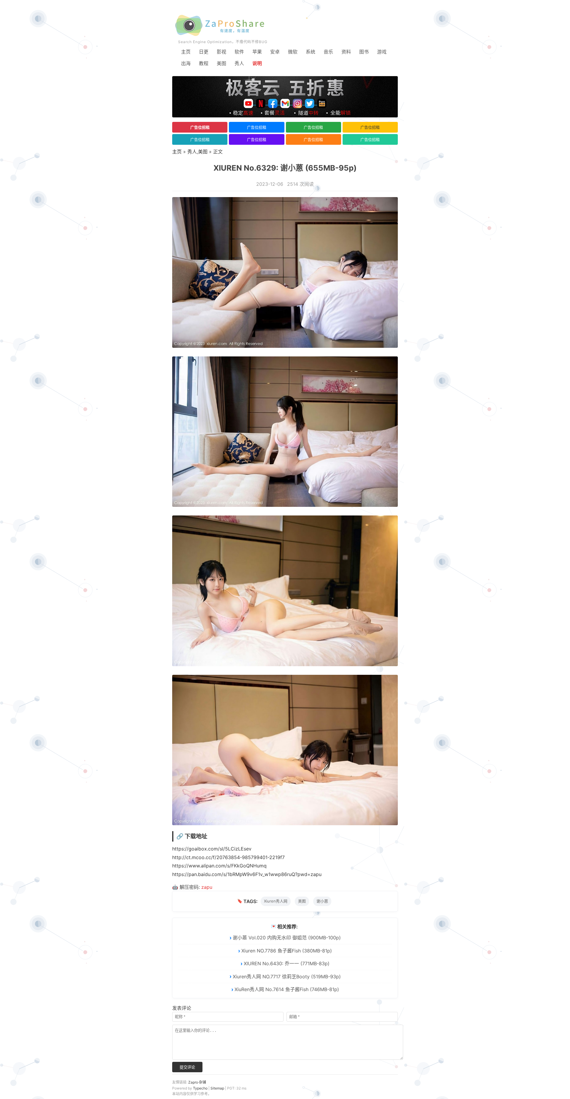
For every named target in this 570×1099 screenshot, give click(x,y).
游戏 (382, 52)
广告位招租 (200, 127)
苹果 (257, 52)
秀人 (239, 63)
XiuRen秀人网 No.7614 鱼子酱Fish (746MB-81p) (287, 989)
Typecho (200, 1088)
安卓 (275, 52)
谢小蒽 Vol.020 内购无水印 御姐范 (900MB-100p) (287, 938)
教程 (203, 63)
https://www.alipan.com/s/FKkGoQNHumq (219, 866)
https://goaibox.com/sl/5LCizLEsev (211, 849)
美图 (221, 63)
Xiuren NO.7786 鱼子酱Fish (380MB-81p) (286, 951)
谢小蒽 (322, 901)
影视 (221, 52)
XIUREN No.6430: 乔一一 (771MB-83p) (287, 963)
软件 (239, 52)
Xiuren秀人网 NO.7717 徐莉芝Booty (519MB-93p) (287, 976)
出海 (186, 63)
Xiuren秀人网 (275, 901)
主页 (186, 52)
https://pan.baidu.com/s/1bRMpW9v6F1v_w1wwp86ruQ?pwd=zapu (247, 874)
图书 (364, 52)
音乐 (328, 52)
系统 (310, 52)
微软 (292, 52)
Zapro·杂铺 (197, 1082)
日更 (203, 52)
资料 (346, 52)
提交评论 (187, 1067)
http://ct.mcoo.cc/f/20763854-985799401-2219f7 (228, 857)
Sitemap (217, 1088)
